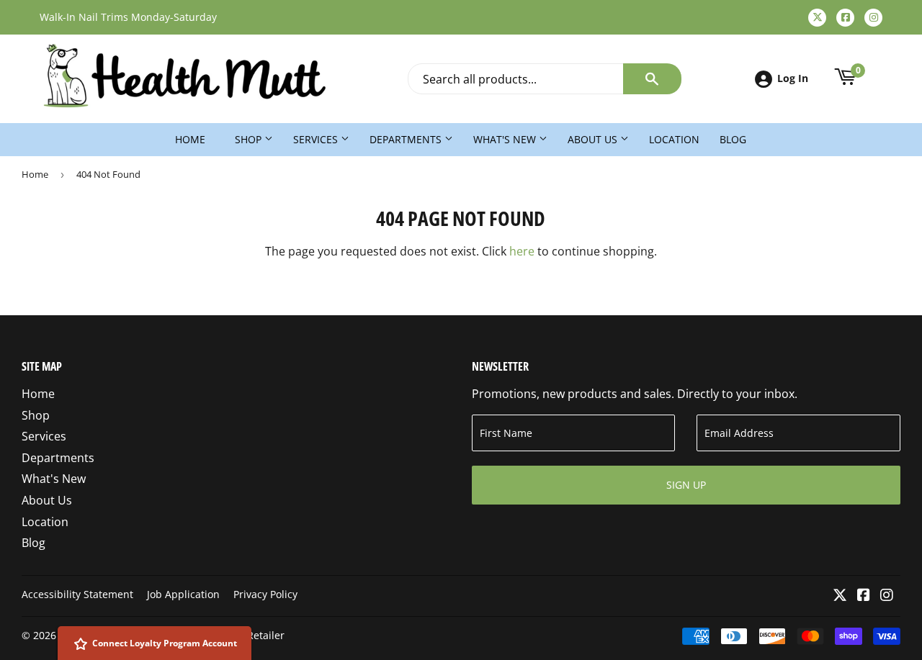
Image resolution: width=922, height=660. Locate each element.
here (521, 251)
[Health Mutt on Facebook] (863, 596)
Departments (407, 139)
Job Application (183, 594)
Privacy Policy (265, 594)
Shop (249, 139)
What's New (506, 139)
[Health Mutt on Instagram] (886, 596)
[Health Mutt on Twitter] (840, 596)
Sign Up (686, 485)
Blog (733, 139)
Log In (792, 78)
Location (674, 139)
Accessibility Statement (77, 594)
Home (190, 139)
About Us (594, 139)
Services (317, 139)
